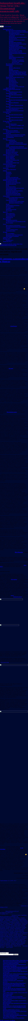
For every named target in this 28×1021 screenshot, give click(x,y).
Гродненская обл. (13, 85)
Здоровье (8, 208)
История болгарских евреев (16, 107)
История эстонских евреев (15, 119)
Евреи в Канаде (10, 157)
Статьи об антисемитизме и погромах (15, 134)
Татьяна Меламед (20, 942)
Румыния (8, 103)
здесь (25, 565)
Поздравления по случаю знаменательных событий (15, 51)
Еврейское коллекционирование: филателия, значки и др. (14, 191)
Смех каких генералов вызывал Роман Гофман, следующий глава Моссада (15, 1015)
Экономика (9, 173)
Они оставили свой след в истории (15, 188)
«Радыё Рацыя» (4, 921)
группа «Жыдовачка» (15, 928)
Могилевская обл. (13, 82)
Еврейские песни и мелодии (13, 182)
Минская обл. (12, 79)
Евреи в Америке (10, 156)
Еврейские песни (10, 150)
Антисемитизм (7, 133)
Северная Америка (8, 164)
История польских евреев (15, 91)
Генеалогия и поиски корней (13, 194)
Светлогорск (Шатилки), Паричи (17, 73)
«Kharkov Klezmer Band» (11, 919)
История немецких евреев (15, 97)
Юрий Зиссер (17, 946)
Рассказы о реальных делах (16, 202)
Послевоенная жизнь (14, 33)
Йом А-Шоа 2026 (7, 995)
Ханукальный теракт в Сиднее (11, 1013)
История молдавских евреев (16, 127)
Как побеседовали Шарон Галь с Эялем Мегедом (15, 960)
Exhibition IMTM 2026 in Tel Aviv (11, 1009)
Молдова (8, 126)
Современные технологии (12, 205)
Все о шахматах (7, 218)
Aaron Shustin (9, 947)
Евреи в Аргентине (11, 165)
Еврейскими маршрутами (12, 162)
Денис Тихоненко (19, 929)
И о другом (9, 210)
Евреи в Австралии (11, 169)
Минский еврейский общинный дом (11, 936)
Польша (8, 90)
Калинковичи (9, 217)
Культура (8, 174)
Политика (8, 172)
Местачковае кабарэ (12, 412)
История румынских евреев (16, 105)
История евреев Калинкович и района (15, 30)
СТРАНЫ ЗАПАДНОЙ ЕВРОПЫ (11, 89)
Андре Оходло (17, 924)
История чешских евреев (15, 94)
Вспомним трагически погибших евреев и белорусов (17, 48)
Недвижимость (10, 206)
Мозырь (11, 69)
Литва (7, 113)
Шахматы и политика (11, 220)
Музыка (5, 232)
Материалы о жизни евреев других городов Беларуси (15, 77)
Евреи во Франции (14, 102)
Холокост (5, 129)
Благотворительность (11, 200)
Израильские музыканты (12, 236)
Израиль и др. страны (11, 153)
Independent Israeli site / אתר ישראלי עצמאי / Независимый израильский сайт (12, 7)
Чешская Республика (11, 93)
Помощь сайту (6, 238)
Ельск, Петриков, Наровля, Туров (17, 71)
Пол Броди (24, 938)
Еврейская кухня (13, 198)
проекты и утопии (14, 939)
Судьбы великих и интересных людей (15, 221)
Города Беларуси (10, 213)
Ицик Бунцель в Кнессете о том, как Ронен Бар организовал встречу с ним (15, 978)
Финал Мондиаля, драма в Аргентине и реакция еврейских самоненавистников (15, 974)
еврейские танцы (14, 932)
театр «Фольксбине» (5, 943)
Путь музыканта (10, 233)
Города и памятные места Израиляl (15, 146)
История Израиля (10, 140)
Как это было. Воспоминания (16, 86)
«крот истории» (23, 920)
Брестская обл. (12, 83)
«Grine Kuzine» (16, 917)
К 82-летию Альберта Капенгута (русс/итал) (14, 976)
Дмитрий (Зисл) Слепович (7, 931)
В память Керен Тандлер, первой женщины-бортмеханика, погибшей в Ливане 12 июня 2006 (14, 990)
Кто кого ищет (15, 62)
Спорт (4, 224)
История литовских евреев (16, 114)
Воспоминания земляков (15, 42)
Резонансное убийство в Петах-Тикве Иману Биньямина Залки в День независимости (14, 983)
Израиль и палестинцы (12, 152)
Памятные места (7, 241)
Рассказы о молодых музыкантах (14, 234)
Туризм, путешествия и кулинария (15, 197)
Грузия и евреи (13, 123)
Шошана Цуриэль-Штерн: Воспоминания (13, 1017)
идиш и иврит (3, 934)
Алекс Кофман (6, 923)
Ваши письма (12, 58)
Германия (8, 95)
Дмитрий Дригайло (19, 931)
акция (12, 595)
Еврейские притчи (10, 186)
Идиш (7, 185)
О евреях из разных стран (12, 160)
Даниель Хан (10, 929)
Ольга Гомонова (8, 938)
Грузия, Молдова (7, 121)
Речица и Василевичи (14, 67)
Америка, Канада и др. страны (11, 154)
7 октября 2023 (13, 141)
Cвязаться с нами (7, 237)
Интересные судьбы (11, 189)
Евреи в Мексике (10, 158)
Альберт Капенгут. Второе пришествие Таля (14, 1005)
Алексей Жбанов (8, 924)
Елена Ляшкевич (23, 932)
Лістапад (11, 368)
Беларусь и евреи (10, 87)
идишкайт (10, 934)
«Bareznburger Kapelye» (6, 917)
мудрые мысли (18, 936)
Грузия (7, 122)
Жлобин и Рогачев (13, 70)
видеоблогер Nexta (16, 925)
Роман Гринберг (18, 940)
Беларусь (5, 212)
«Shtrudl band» (15, 920)
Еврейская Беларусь (8, 29)
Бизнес (7, 204)
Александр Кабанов (16, 923)
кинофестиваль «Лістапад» (20, 934)
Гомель (11, 66)
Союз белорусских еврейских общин (13, 941)
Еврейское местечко (11, 184)
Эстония (8, 118)
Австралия (5, 168)
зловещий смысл (17, 596)
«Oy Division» (7, 920)
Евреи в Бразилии (10, 166)
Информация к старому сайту (16, 57)
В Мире (5, 170)
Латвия (8, 115)
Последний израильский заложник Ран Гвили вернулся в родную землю (14, 1011)
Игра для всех (9, 222)
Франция (8, 101)
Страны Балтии (7, 111)
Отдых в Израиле (10, 149)
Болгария (8, 106)
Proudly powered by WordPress (7, 1020)
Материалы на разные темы (13, 193)
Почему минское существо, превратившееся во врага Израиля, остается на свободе (15, 969)
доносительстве (5, 662)
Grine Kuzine (13, 326)
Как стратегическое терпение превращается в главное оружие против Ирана (14, 962)
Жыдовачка (14, 579)
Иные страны (9, 161)
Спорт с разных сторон (12, 229)
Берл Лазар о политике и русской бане (13, 996)
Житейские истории (11, 209)
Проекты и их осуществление (16, 201)
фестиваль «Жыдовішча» (17, 944)
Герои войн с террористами (16, 142)
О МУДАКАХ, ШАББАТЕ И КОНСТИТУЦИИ (15, 967)
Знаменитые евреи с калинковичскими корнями (16, 45)
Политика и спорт (10, 230)
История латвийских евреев (16, 117)
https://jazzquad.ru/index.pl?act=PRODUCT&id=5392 (9, 912)
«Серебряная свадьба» (14, 921)
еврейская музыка (4, 932)
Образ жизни (6, 196)
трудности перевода (5, 944)
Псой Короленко (9, 940)
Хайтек (8, 176)
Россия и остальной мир (12, 177)
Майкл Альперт (13, 935)
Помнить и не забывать (12, 130)
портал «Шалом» (4, 939)
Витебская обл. (13, 81)
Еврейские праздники (11, 181)
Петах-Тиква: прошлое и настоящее (18, 148)
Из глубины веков (10, 214)
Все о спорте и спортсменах (13, 225)
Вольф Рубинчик (10, 927)
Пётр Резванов (19, 552)
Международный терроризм (13, 178)
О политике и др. (10, 216)
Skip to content (7, 26)
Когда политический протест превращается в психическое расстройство (14, 965)
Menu (2, 26)
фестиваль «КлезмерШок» (6, 946)
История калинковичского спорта (17, 43)
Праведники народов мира (13, 131)
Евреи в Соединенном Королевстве (18, 99)
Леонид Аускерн (4, 935)
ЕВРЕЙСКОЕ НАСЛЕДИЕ (10, 180)
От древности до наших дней (16, 125)
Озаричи (11, 55)
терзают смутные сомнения (18, 943)
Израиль (5, 138)
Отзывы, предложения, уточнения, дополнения (18, 60)
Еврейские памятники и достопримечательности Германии (15, 110)
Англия (8, 98)
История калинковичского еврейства (18, 31)
